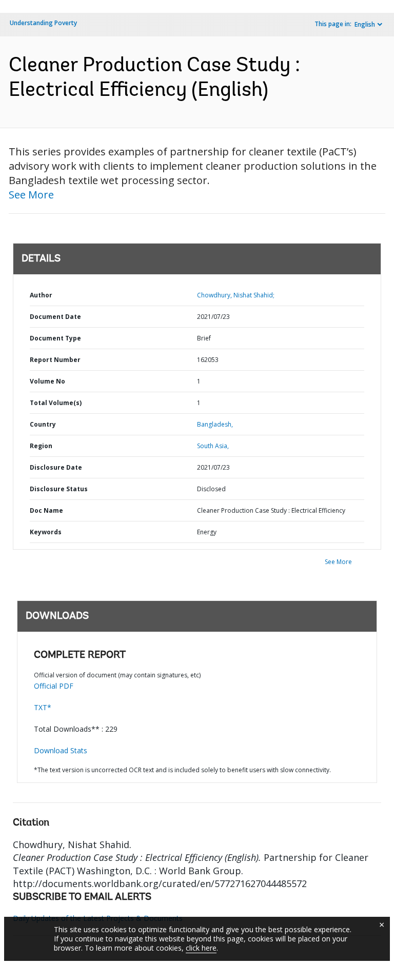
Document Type (55, 338)
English (364, 24)
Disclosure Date (56, 467)
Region (41, 445)
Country (43, 424)
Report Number (55, 359)
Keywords (46, 532)
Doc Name (46, 510)
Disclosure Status (59, 489)
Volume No (47, 381)
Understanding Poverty (43, 22)
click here (201, 948)
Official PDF (53, 686)
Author (41, 295)
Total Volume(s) (56, 402)
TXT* (42, 707)
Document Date (55, 316)
